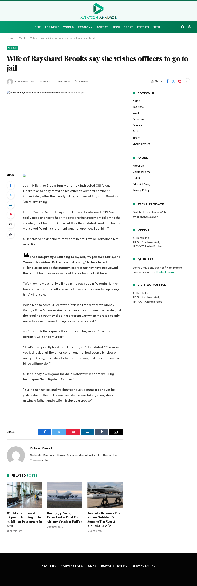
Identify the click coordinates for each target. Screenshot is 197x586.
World (68, 26)
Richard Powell (27, 81)
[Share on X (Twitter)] (173, 81)
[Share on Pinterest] (180, 81)
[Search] (182, 27)
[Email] (10, 224)
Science (102, 26)
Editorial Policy (142, 184)
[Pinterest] (10, 215)
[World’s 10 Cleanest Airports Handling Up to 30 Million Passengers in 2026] (24, 495)
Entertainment (149, 26)
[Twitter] (10, 195)
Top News (52, 26)
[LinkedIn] (10, 205)
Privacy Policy (141, 190)
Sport (128, 26)
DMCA (136, 178)
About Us (138, 165)
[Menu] (8, 27)
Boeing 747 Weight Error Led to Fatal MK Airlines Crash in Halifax (64, 517)
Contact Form (141, 172)
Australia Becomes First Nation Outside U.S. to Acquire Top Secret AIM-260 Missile (104, 519)
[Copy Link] (10, 234)
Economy (85, 26)
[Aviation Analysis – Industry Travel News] (98, 11)
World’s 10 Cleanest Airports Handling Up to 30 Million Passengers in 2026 (24, 519)
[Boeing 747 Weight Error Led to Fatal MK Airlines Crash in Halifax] (64, 495)
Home (36, 26)
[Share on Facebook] (167, 81)
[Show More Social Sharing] (187, 81)
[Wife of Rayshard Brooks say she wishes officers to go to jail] (65, 128)
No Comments (65, 81)
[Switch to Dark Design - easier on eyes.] (189, 27)
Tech (116, 26)
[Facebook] (10, 185)
